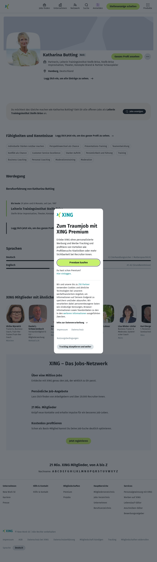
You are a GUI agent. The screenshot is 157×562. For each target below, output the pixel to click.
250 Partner (84, 284)
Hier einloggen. (64, 273)
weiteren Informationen (74, 313)
